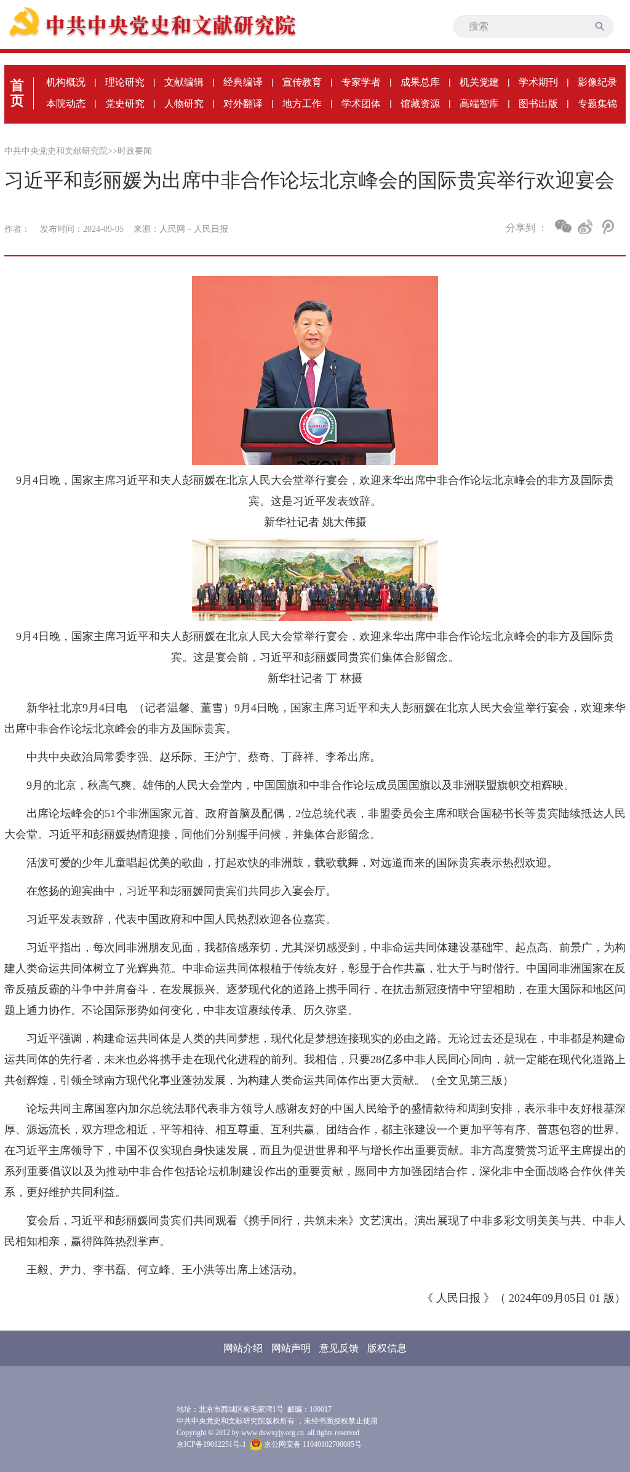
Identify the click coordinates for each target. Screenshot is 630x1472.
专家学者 (361, 82)
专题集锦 (597, 103)
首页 (17, 92)
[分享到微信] (563, 226)
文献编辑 (184, 82)
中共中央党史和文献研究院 (56, 151)
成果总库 (420, 82)
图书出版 (538, 103)
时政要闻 (135, 151)
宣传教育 (302, 82)
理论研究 (125, 82)
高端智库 (479, 103)
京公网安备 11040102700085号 (312, 1444)
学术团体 (361, 103)
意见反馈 (339, 1348)
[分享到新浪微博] (585, 227)
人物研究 (184, 103)
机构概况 (66, 82)
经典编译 (243, 82)
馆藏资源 (420, 103)
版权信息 (387, 1348)
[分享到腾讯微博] (607, 227)
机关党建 (479, 82)
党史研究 (125, 103)
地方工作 (302, 103)
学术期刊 (538, 82)
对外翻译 (243, 103)
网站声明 (291, 1348)
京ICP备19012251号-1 (211, 1444)
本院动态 (66, 103)
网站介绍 (243, 1348)
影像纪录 (597, 82)
